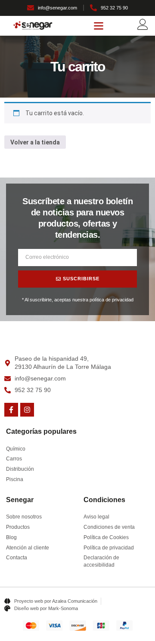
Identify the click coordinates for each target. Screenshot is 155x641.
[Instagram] (27, 410)
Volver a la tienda (35, 142)
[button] (98, 26)
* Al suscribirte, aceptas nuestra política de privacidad (77, 299)
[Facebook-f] (11, 410)
